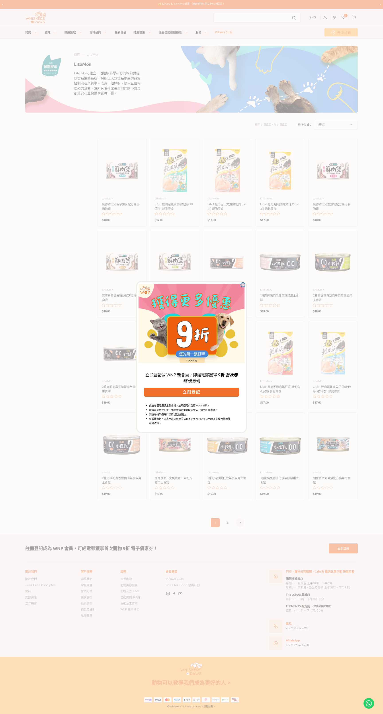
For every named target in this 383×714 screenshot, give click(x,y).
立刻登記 (191, 392)
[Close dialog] (243, 284)
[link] (191, 323)
